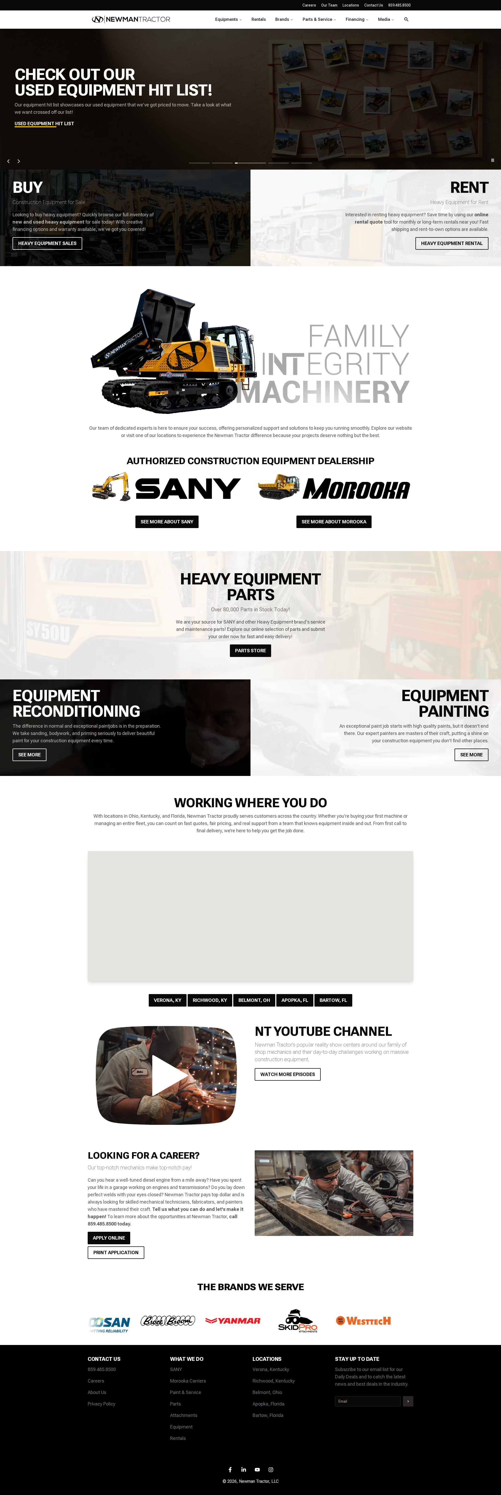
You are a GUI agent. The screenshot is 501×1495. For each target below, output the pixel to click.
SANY (176, 1369)
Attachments (183, 1415)
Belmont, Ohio (267, 1392)
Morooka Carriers (188, 1381)
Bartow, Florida (268, 1415)
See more (29, 754)
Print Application (116, 1252)
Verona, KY (167, 1000)
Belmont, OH (254, 1000)
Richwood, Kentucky (274, 1381)
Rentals (259, 19)
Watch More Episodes (287, 1074)
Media (384, 19)
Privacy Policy (101, 1404)
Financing (355, 19)
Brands (282, 19)
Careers (309, 5)
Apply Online (109, 1238)
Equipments (226, 19)
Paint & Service (185, 1392)
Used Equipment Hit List (44, 123)
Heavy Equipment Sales (47, 243)
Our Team (329, 5)
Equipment (181, 1427)
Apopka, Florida (268, 1404)
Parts (175, 1404)
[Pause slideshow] (492, 160)
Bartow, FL (333, 1000)
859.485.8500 (102, 1369)
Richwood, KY (210, 1000)
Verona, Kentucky (271, 1369)
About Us (97, 1392)
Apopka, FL (295, 1000)
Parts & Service (317, 19)
